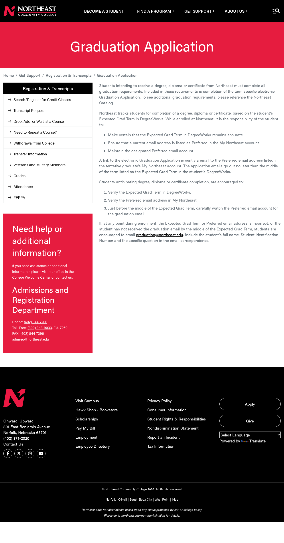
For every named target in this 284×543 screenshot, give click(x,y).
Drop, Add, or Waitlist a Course (39, 121)
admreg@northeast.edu (30, 339)
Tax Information (160, 446)
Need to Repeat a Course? (35, 132)
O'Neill (122, 499)
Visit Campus (87, 400)
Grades (20, 175)
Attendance (23, 186)
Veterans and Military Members (39, 164)
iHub (175, 499)
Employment (86, 437)
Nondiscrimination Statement (173, 428)
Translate (257, 441)
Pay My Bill (85, 428)
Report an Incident (163, 437)
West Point (162, 499)
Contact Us (13, 444)
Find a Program (154, 11)
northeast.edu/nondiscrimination (143, 515)
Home (8, 75)
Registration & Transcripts (69, 75)
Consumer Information (167, 409)
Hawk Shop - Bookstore (96, 409)
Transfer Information (30, 154)
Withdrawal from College (34, 143)
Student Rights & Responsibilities (176, 419)
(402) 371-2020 (16, 438)
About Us (235, 11)
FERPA (19, 197)
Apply (250, 404)
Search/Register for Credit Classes (42, 99)
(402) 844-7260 (35, 321)
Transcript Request (29, 110)
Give (250, 421)
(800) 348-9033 (40, 327)
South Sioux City (141, 499)
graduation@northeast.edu (159, 234)
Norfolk (111, 499)
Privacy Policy (159, 400)
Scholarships (86, 419)
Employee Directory (92, 446)
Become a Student (104, 11)
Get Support (197, 11)
